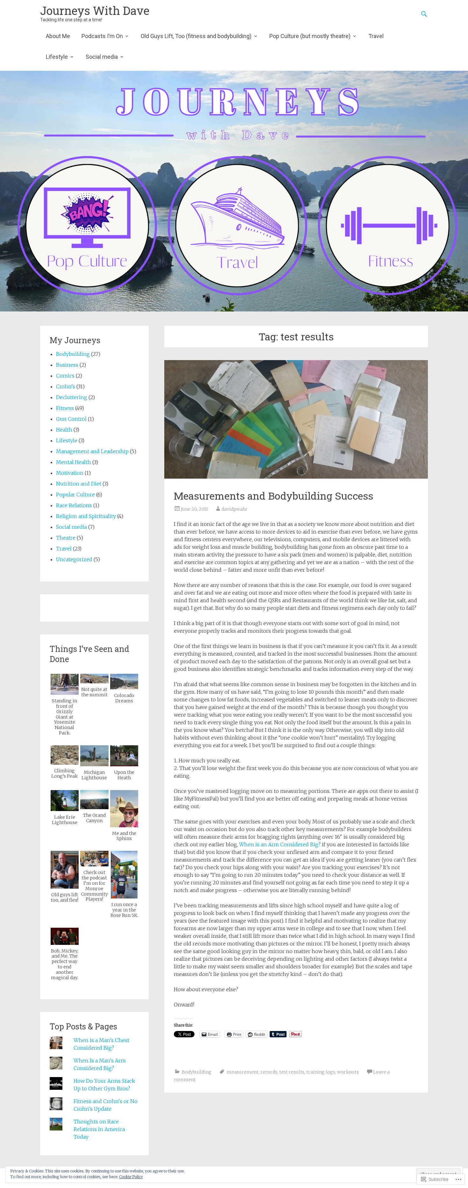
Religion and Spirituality (86, 516)
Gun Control (71, 419)
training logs (320, 1072)
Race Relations (74, 505)
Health (64, 430)
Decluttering (71, 397)
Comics (65, 375)
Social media (102, 56)
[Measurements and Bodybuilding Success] (296, 419)
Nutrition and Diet (78, 484)
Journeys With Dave (94, 10)
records (268, 1072)
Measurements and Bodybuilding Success (273, 495)
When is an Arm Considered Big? (280, 844)
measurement (243, 1072)
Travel (376, 36)
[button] (65, 705)
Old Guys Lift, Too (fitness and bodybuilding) (196, 36)
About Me (58, 36)
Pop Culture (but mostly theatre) (310, 36)
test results (291, 1072)
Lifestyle (57, 56)
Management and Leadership (92, 451)
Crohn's (65, 386)
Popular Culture (75, 494)
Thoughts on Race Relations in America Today (99, 1129)
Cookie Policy (131, 1176)
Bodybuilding (196, 1072)
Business (67, 365)
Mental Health (73, 462)
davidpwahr (235, 509)
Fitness (65, 408)
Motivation (69, 473)
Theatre (65, 538)
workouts (348, 1072)
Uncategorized (74, 559)
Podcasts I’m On (102, 36)
